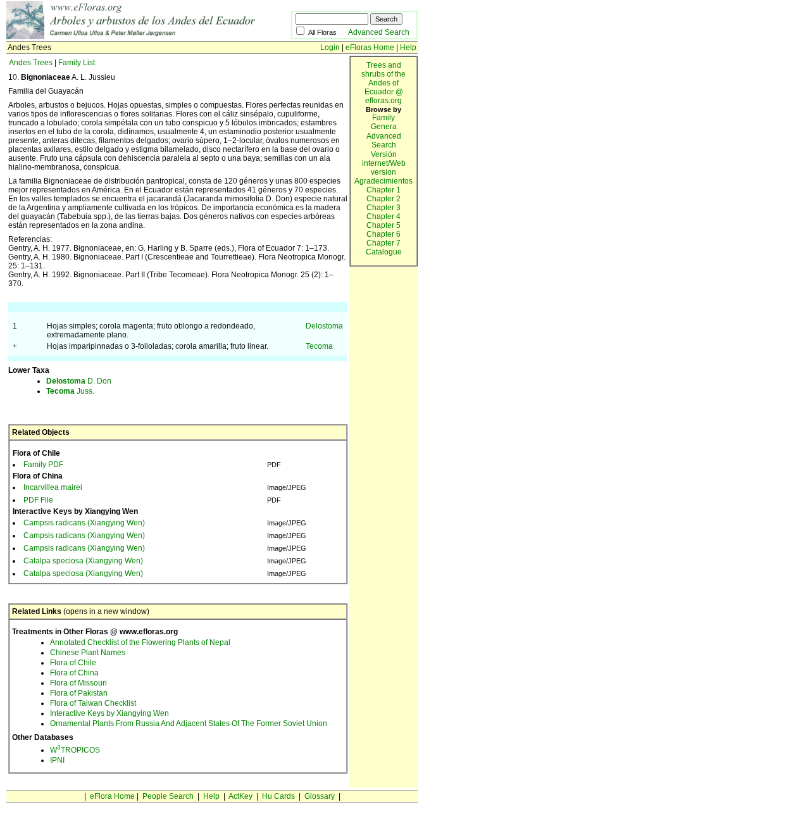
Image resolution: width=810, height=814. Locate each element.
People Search (168, 796)
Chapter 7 (383, 243)
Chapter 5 (383, 225)
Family (383, 117)
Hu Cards (278, 796)
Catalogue (384, 251)
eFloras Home (370, 47)
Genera (384, 126)
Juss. (70, 391)
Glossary (319, 796)
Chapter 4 (383, 216)
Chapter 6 (383, 234)
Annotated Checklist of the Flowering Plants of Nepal (140, 642)
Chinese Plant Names (87, 652)
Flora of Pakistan (79, 693)
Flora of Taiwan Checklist (93, 703)
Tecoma (319, 346)
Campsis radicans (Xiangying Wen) (84, 522)
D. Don (78, 381)
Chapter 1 (383, 189)
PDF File (38, 500)
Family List (76, 62)
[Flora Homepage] (148, 36)
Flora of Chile (73, 662)
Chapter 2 (383, 198)
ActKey (240, 796)
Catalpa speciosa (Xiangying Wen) (83, 560)
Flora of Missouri (78, 683)
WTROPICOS (75, 750)
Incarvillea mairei (52, 487)
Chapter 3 (383, 207)
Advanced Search (378, 32)
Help (408, 47)
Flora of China (74, 672)
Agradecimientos (383, 181)
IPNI (57, 760)
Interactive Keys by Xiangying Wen (109, 713)
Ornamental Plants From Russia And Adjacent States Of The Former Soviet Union (188, 723)
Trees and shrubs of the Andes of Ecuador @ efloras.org (383, 83)
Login (330, 47)
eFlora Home (112, 796)
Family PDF (43, 464)
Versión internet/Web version (384, 163)
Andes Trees (31, 62)
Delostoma (324, 326)
